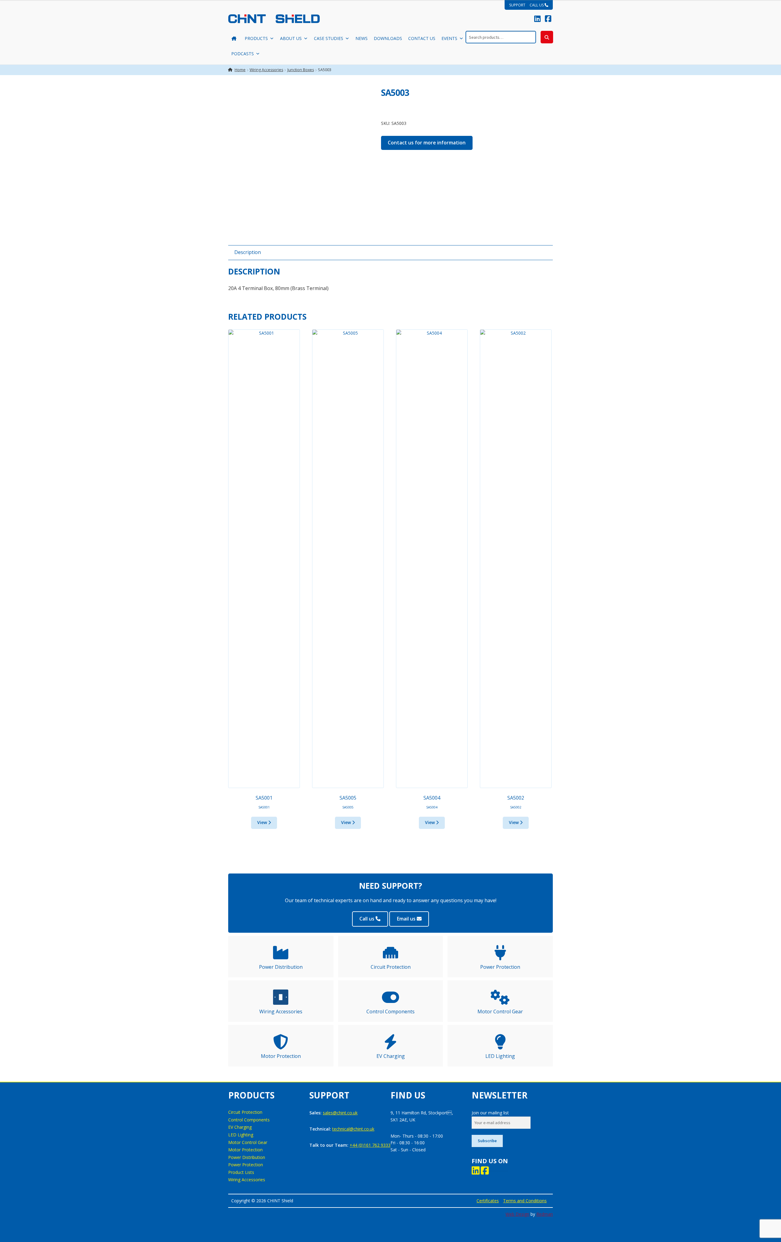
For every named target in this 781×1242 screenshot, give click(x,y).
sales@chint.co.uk (340, 1113)
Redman (544, 1214)
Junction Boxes (300, 69)
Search (547, 37)
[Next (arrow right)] (770, 621)
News (361, 38)
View (262, 822)
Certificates (488, 1201)
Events (449, 38)
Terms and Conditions (525, 1201)
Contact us (421, 38)
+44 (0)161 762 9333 (370, 1145)
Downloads (388, 38)
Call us (367, 918)
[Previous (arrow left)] (10, 621)
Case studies (328, 38)
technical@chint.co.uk (353, 1129)
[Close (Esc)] (774, 6)
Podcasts (242, 53)
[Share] (761, 6)
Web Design (517, 1214)
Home (240, 69)
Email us (407, 918)
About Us (291, 38)
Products (256, 38)
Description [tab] (247, 252)
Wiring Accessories (266, 69)
